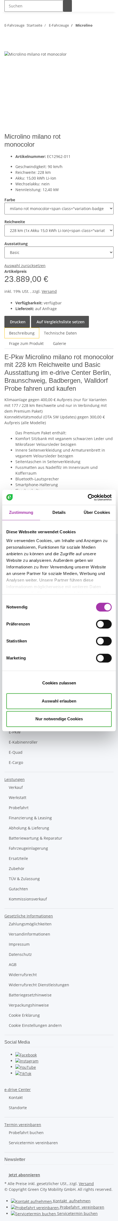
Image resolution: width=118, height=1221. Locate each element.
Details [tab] (59, 512)
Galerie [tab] (59, 343)
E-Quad (16, 752)
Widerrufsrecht (23, 974)
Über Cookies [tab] (97, 512)
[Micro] (103, 142)
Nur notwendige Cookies (59, 718)
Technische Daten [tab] (60, 333)
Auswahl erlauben (59, 701)
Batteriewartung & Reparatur (35, 838)
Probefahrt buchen (26, 1132)
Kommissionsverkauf (28, 899)
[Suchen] (67, 6)
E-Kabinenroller (23, 742)
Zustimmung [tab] (21, 512)
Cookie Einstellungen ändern (35, 1025)
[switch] (104, 624)
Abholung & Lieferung (29, 828)
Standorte (18, 1107)
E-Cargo (16, 762)
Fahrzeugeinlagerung (28, 848)
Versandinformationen (29, 934)
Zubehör (16, 868)
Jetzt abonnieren (24, 1174)
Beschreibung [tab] (22, 333)
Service (77, 1213)
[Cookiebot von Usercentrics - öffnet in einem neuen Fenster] (88, 497)
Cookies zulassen (59, 683)
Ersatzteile (18, 858)
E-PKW (15, 732)
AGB (12, 964)
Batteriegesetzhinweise (30, 995)
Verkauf (16, 787)
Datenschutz (20, 954)
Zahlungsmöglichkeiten (30, 924)
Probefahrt (19, 807)
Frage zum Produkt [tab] (26, 343)
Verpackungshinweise (29, 1005)
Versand (49, 291)
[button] (14, 779)
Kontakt (16, 1097)
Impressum (19, 944)
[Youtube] (25, 1066)
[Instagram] (26, 1060)
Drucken (17, 321)
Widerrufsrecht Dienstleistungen (39, 984)
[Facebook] (26, 1054)
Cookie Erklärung (24, 1015)
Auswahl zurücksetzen (25, 265)
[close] (8, 45)
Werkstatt (17, 797)
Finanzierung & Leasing (30, 817)
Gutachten (18, 888)
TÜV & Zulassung (24, 878)
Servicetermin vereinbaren (33, 1142)
